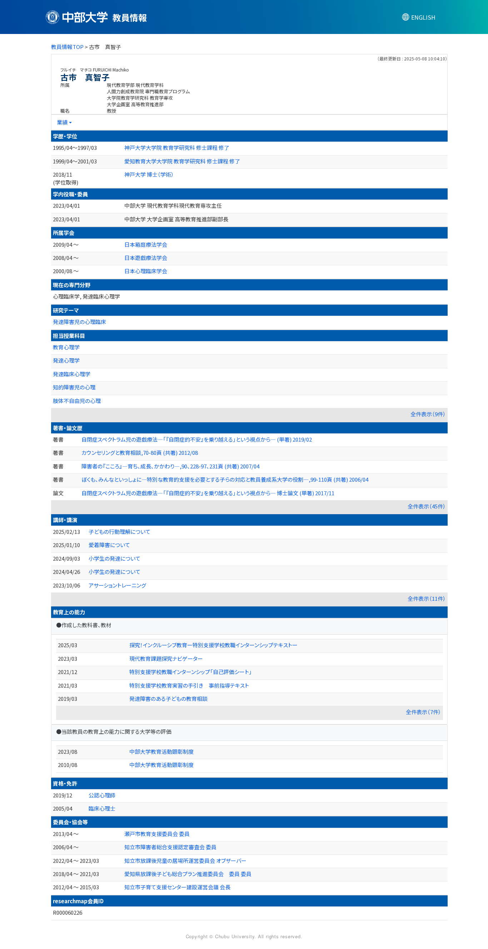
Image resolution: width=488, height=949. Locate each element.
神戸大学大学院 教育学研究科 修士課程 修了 (176, 147)
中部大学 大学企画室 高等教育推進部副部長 (176, 219)
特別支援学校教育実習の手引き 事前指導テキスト (189, 685)
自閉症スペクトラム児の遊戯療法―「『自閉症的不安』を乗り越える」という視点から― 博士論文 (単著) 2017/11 (207, 493)
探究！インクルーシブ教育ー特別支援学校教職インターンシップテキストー (213, 645)
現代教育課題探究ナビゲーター (166, 658)
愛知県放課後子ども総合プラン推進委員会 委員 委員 (188, 873)
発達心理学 (66, 360)
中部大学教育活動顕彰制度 (161, 751)
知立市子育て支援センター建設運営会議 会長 (177, 887)
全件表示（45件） (427, 506)
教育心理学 (66, 347)
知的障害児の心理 (74, 387)
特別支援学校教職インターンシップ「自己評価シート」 (190, 671)
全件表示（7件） (423, 712)
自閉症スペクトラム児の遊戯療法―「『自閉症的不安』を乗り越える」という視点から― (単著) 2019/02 (196, 439)
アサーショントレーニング (117, 585)
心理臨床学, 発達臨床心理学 (86, 296)
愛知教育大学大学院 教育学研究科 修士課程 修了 (182, 161)
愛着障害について (109, 545)
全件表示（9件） (428, 414)
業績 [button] (62, 122)
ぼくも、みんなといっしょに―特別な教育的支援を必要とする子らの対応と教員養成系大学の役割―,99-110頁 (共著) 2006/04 (224, 479)
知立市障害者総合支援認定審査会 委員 (170, 847)
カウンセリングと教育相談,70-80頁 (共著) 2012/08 (139, 452)
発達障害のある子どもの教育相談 (168, 698)
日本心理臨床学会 (145, 271)
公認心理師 (102, 795)
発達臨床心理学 (71, 374)
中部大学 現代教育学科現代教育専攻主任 (173, 205)
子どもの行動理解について (119, 531)
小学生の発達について (114, 558)
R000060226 (67, 912)
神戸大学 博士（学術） (149, 174)
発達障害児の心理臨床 (79, 321)
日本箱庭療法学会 (145, 244)
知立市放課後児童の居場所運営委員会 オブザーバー (185, 860)
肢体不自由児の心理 (77, 400)
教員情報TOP (67, 46)
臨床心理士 (102, 808)
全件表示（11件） (427, 598)
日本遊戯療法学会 (145, 257)
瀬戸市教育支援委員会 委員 (157, 833)
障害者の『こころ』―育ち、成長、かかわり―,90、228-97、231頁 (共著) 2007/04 (170, 466)
